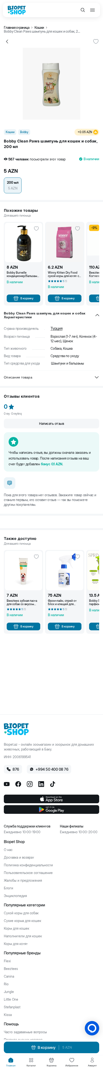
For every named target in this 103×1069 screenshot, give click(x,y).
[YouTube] (7, 784)
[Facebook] (18, 784)
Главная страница (16, 28)
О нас (8, 850)
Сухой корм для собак (21, 913)
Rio (6, 984)
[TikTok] (53, 784)
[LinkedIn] (41, 784)
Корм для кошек (16, 928)
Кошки (39, 28)
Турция (57, 328)
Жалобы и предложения (23, 880)
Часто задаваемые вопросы (25, 1032)
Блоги (8, 888)
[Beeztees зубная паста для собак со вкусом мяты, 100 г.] (23, 570)
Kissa (8, 1015)
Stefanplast (12, 1007)
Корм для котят (16, 944)
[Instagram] (30, 784)
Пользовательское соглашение (28, 873)
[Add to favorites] (95, 41)
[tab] (11, 1062)
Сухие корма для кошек (22, 921)
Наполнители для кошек (23, 936)
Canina (9, 976)
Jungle (9, 992)
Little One (11, 999)
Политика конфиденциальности (28, 865)
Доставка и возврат (19, 857)
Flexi (7, 961)
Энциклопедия (15, 896)
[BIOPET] (17, 10)
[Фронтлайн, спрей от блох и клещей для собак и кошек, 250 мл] (64, 570)
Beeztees (11, 969)
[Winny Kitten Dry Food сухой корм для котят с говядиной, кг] (64, 242)
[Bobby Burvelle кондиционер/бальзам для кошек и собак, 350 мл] (23, 242)
